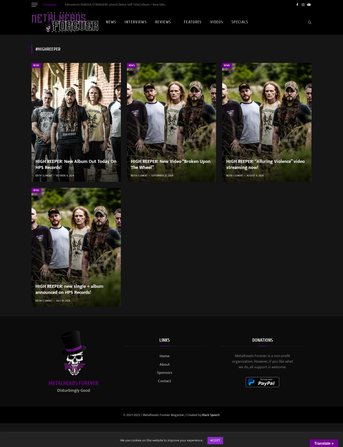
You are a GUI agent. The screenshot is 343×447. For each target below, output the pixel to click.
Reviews (163, 22)
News (111, 22)
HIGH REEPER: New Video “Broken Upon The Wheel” (170, 165)
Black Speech (211, 415)
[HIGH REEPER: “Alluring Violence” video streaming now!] (267, 122)
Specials (239, 22)
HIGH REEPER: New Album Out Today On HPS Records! (75, 165)
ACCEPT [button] (215, 440)
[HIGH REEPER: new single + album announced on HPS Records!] (76, 247)
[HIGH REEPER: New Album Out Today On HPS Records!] (76, 122)
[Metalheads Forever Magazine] (65, 22)
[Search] (309, 22)
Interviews (136, 22)
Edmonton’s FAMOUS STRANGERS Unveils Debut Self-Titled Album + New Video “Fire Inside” (117, 5)
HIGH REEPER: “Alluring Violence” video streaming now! (265, 165)
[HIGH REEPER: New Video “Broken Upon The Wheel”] (171, 122)
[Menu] (35, 4)
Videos (216, 22)
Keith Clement (43, 175)
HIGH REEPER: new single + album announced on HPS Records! (69, 290)
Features (193, 22)
